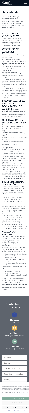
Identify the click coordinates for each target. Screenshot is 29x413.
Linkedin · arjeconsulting (14, 349)
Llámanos (14, 320)
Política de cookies (12, 410)
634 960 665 (15, 323)
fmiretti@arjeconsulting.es (14, 336)
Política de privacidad (21, 410)
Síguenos (14, 346)
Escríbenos (14, 333)
